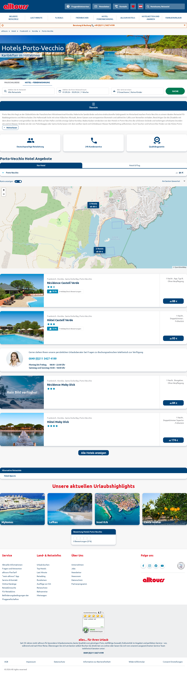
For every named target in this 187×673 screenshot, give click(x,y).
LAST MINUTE (36, 17)
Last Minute (42, 572)
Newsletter (76, 572)
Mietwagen (42, 595)
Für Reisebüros (8, 591)
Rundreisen (42, 580)
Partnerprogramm (79, 584)
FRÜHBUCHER (82, 17)
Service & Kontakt (10, 580)
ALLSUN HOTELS (127, 17)
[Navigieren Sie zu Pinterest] (155, 565)
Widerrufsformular (137, 661)
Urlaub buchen (43, 564)
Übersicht (93, 107)
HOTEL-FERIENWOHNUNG (105, 17)
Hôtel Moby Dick (58, 421)
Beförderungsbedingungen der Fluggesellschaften (15, 597)
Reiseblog (41, 576)
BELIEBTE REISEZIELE (13, 17)
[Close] (184, 25)
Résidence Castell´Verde (63, 282)
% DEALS (59, 17)
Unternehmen (77, 564)
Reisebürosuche (9, 587)
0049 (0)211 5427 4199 (43, 358)
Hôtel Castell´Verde (60, 320)
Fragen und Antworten (12, 568)
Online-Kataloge (9, 584)
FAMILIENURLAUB (174, 17)
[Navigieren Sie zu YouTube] (162, 565)
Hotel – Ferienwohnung (37, 82)
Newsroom (76, 576)
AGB (6, 661)
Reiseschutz (42, 587)
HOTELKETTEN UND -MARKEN (150, 17)
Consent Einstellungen (173, 661)
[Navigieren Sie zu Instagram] (149, 565)
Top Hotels (41, 568)
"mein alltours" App (10, 576)
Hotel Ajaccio (10, 475)
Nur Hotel (41, 165)
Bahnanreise (42, 591)
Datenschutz (77, 580)
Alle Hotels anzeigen (93, 452)
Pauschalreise (11, 82)
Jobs (73, 568)
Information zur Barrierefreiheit (97, 661)
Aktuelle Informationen (12, 564)
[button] (96, 249)
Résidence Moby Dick (61, 384)
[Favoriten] (133, 6)
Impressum (31, 661)
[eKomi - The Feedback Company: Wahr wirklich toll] (93, 622)
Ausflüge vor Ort (44, 584)
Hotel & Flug (134, 165)
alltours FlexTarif (9, 572)
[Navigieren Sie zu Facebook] (143, 565)
